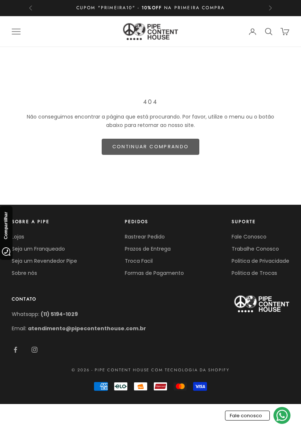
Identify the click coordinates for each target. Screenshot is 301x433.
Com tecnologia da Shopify (190, 370)
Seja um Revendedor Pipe (44, 261)
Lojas (18, 236)
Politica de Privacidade (260, 261)
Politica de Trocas (254, 273)
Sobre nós (24, 273)
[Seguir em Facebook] (15, 349)
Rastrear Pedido (145, 236)
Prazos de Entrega (148, 248)
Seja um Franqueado (38, 248)
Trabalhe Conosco (255, 248)
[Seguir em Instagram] (34, 349)
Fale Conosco (249, 236)
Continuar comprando (150, 146)
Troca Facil (139, 261)
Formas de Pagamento (154, 273)
